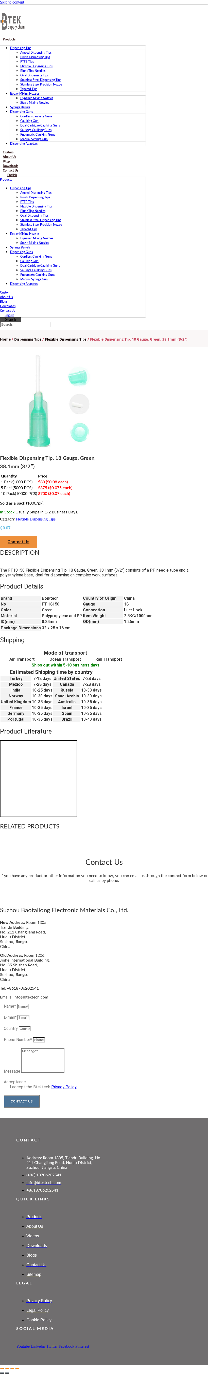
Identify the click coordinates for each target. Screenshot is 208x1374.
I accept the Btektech (43, 1087)
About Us (6, 297)
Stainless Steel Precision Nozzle (41, 84)
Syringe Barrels (20, 107)
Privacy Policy (64, 1087)
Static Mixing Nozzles (34, 102)
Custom (5, 292)
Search (10, 319)
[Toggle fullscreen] (7, 1368)
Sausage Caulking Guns (35, 130)
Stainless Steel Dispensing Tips (40, 79)
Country (11, 1028)
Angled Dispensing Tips (35, 52)
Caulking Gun (29, 120)
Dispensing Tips (20, 48)
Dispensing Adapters (24, 143)
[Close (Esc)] (17, 1368)
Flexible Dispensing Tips (36, 66)
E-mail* (11, 1017)
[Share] (12, 1368)
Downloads (7, 306)
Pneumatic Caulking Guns (37, 134)
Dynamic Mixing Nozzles (36, 98)
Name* (10, 1006)
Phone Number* (18, 1039)
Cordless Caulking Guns (36, 116)
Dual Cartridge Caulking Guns (40, 125)
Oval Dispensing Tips (34, 75)
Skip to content (12, 2)
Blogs (3, 301)
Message (12, 1071)
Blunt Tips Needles (32, 70)
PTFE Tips (27, 61)
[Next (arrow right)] (7, 1373)
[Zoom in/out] (2, 1368)
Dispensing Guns (21, 111)
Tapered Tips (28, 89)
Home (5, 339)
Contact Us (7, 310)
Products (9, 39)
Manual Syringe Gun (34, 139)
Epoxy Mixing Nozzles (24, 93)
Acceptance (15, 1081)
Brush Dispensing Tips (35, 57)
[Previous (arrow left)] (2, 1373)
